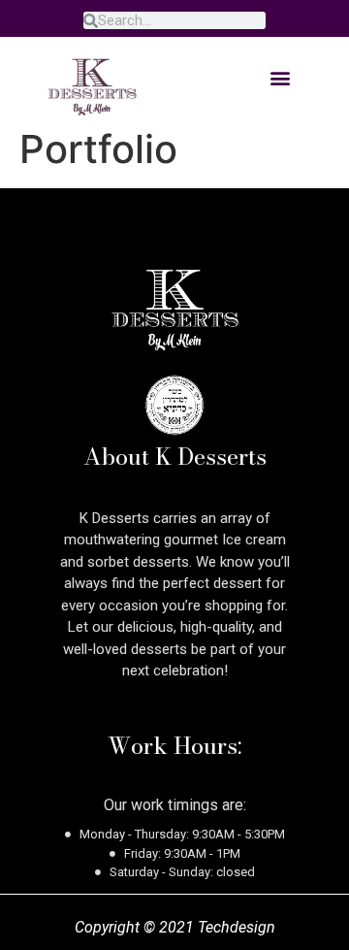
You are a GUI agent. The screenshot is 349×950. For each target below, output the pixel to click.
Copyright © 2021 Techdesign (175, 927)
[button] (280, 77)
